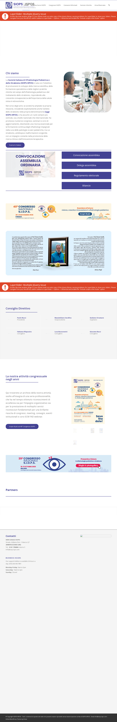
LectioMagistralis (97, 195)
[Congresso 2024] (92, 430)
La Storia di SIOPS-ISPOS (16, 195)
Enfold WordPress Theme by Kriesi (16, 719)
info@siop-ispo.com (12, 550)
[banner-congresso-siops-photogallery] (58, 463)
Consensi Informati (40, 195)
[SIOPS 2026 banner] (58, 211)
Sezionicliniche (66, 195)
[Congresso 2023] (101, 430)
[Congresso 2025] (83, 430)
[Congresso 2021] (74, 442)
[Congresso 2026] (88, 400)
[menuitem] (26, 5)
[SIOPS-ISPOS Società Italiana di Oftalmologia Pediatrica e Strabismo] (21, 5)
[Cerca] (109, 5)
